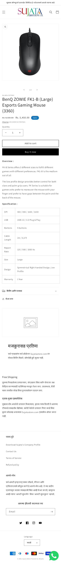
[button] (3, 12)
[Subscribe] (51, 511)
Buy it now (30, 151)
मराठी (29, 542)
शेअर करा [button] (9, 299)
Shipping (5, 122)
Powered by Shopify (37, 559)
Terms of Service (13, 458)
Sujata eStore (26, 559)
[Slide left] (24, 90)
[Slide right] (37, 90)
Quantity (6, 127)
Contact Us (11, 451)
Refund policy (12, 464)
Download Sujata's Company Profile (23, 444)
